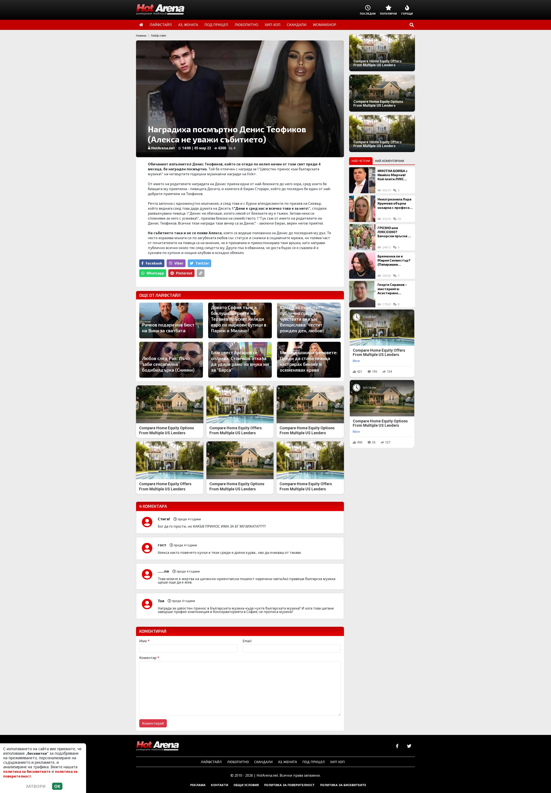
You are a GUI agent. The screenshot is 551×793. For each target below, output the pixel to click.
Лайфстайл (158, 35)
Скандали (263, 762)
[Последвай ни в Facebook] (397, 746)
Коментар (149, 657)
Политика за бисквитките (343, 785)
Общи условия (246, 785)
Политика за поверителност (289, 785)
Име (144, 641)
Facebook (154, 263)
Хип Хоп (337, 762)
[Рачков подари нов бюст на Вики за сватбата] (171, 320)
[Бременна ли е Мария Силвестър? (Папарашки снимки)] (362, 266)
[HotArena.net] (157, 746)
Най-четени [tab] (361, 161)
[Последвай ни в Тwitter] (409, 746)
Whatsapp (155, 273)
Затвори (36, 786)
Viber (178, 263)
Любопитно (238, 762)
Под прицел (313, 762)
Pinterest (184, 273)
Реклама (198, 785)
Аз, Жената (287, 762)
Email (247, 641)
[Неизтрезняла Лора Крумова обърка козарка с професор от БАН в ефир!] (362, 209)
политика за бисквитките (27, 771)
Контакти (219, 785)
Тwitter (202, 263)
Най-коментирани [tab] (389, 161)
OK (57, 786)
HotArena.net (163, 148)
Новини (141, 35)
